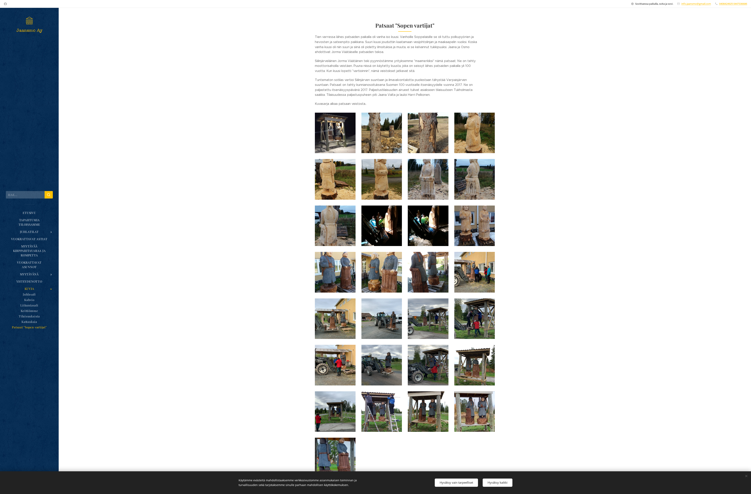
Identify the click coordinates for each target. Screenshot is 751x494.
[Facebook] (5, 4)
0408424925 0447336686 (733, 3)
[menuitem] (29, 213)
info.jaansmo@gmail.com (696, 3)
